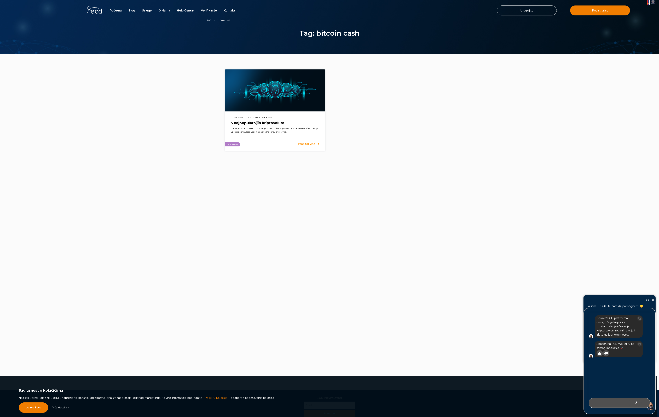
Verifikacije (209, 10)
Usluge (147, 10)
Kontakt (229, 10)
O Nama (164, 10)
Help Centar (185, 10)
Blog (132, 10)
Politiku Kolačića (216, 398)
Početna (116, 10)
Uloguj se (526, 10)
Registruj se (600, 10)
